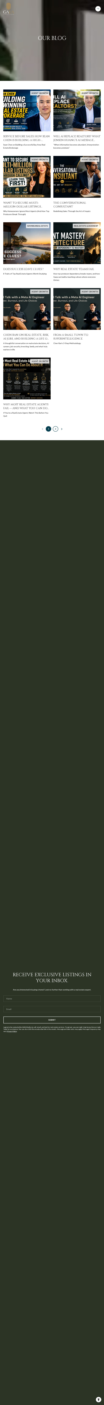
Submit (52, 1020)
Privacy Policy (12, 1031)
